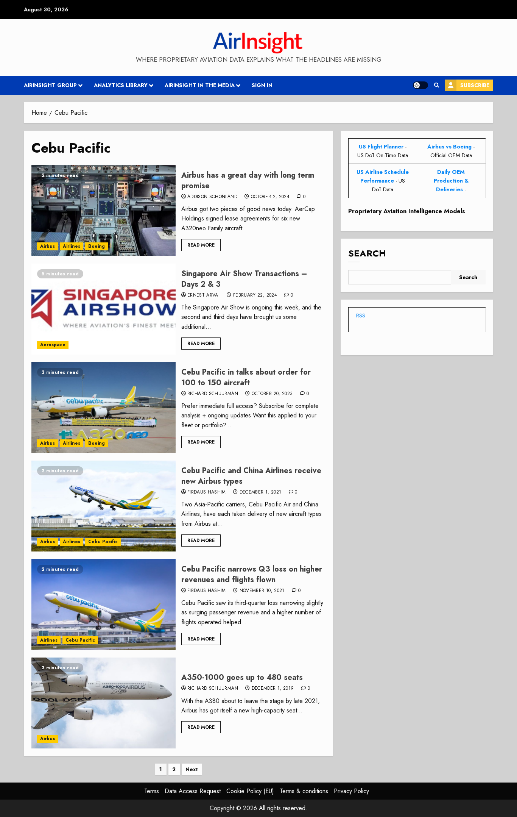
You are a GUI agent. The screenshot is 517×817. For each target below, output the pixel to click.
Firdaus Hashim (206, 492)
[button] (436, 85)
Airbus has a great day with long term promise (247, 180)
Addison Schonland (212, 197)
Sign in (262, 85)
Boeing (96, 246)
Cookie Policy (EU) (250, 791)
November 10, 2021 (262, 591)
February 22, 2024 (255, 295)
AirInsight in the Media (200, 85)
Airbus (47, 246)
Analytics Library (121, 85)
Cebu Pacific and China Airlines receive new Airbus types (251, 476)
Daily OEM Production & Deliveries (451, 180)
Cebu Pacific (103, 541)
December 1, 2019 (273, 689)
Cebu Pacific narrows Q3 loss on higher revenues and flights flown (251, 574)
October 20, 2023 (272, 394)
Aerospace (52, 344)
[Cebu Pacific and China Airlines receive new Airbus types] (103, 506)
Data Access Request (193, 791)
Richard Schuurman (212, 394)
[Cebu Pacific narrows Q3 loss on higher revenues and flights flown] (103, 604)
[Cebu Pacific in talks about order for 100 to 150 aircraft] (103, 407)
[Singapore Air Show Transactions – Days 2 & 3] (103, 309)
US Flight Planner (381, 146)
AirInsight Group (50, 85)
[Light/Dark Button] (420, 85)
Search (367, 253)
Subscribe (474, 85)
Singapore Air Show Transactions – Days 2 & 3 (244, 279)
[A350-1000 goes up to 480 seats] (103, 703)
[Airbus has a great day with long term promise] (103, 210)
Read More (201, 245)
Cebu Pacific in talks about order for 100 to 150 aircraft (246, 377)
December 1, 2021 (261, 492)
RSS (360, 315)
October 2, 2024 (270, 197)
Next (191, 769)
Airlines (71, 246)
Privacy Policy (351, 791)
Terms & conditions (304, 791)
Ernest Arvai (203, 295)
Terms (151, 791)
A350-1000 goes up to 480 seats (242, 677)
